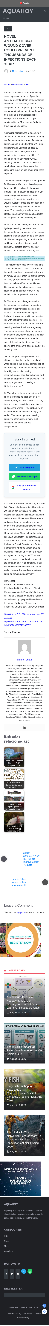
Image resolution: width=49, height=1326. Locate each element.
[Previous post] (4, 859)
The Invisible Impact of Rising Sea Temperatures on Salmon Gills (24, 1050)
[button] (45, 11)
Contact (38, 1314)
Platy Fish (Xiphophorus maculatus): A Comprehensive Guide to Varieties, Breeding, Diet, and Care (24, 1093)
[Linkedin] (24, 727)
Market (7, 1246)
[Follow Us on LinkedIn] (18, 1274)
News (6, 1241)
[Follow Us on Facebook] (6, 1274)
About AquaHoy (14, 1314)
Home (7, 84)
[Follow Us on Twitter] (12, 1274)
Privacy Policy (23, 1317)
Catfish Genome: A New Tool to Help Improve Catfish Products (31, 859)
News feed (17, 84)
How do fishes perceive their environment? (19, 882)
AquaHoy (18, 11)
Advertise (28, 1314)
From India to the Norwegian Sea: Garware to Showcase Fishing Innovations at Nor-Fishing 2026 (24, 1139)
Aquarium (8, 1251)
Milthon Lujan (17, 71)
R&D (8, 29)
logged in (21, 912)
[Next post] (45, 882)
